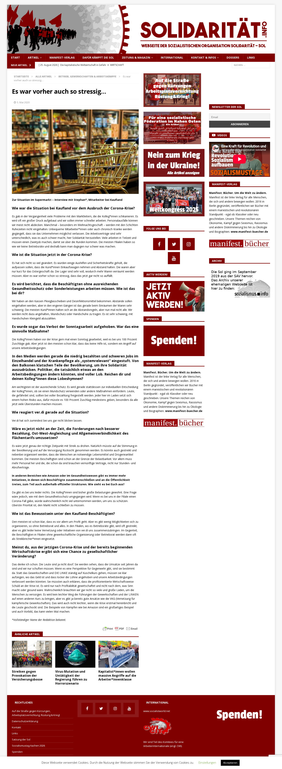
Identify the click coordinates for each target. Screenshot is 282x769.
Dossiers (233, 57)
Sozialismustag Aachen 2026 (28, 745)
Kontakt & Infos (203, 57)
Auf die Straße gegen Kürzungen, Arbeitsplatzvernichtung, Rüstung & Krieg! (36, 713)
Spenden (17, 751)
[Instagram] (189, 244)
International (172, 57)
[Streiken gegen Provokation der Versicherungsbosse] (32, 654)
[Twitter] (174, 244)
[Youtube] (174, 258)
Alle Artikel (43, 76)
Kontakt (16, 727)
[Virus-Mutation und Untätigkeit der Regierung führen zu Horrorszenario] (75, 654)
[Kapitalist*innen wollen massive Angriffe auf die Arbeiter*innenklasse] (118, 654)
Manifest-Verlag (62, 57)
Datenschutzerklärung (25, 721)
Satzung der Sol (21, 739)
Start (15, 57)
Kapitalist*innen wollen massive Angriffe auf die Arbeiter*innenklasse (117, 675)
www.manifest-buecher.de (183, 411)
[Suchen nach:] (251, 65)
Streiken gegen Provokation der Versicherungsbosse (27, 675)
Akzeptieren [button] (230, 762)
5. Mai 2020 (23, 102)
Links (251, 57)
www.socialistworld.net (156, 711)
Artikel (33, 57)
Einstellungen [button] (207, 762)
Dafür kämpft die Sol (98, 57)
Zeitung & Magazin (136, 57)
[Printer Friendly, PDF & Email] (120, 628)
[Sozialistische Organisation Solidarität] (141, 51)
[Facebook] (159, 244)
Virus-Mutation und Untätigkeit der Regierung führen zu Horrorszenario (71, 677)
